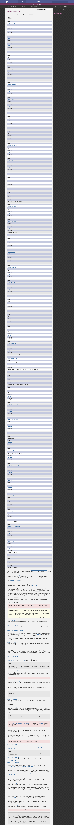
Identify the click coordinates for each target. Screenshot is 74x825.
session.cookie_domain (12, 175)
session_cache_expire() (28, 802)
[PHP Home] (8, 1)
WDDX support (38, 634)
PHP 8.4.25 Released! (37, 4)
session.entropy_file (11, 541)
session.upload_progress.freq (13, 465)
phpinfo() (46, 579)
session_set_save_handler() (15, 580)
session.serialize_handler (12, 130)
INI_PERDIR (10, 76)
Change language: (40, 9)
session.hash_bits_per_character (14, 526)
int (19, 642)
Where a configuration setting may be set (39, 569)
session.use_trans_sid (12, 328)
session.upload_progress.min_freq (14, 480)
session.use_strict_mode (12, 236)
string (19, 575)
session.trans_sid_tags (12, 343)
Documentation (22, 1)
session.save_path (11, 23)
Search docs (56, 1)
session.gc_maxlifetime (12, 114)
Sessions (28, 6)
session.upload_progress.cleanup (14, 419)
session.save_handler (12, 53)
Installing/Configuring (35, 6)
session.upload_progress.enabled (14, 404)
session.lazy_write (11, 495)
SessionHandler (20, 725)
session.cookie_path (11, 160)
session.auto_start (11, 69)
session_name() (33, 622)
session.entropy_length (12, 556)
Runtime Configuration (59, 13)
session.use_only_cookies (12, 267)
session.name (10, 38)
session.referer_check (12, 282)
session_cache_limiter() (12, 797)
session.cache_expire (12, 312)
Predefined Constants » (63, 6)
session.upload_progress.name (14, 450)
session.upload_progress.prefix (14, 434)
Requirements (57, 10)
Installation (57, 12)
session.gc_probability (12, 84)
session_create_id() (19, 718)
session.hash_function (12, 511)
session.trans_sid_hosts (12, 358)
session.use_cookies (11, 251)
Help (34, 1)
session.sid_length (11, 373)
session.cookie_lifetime (12, 145)
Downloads (15, 1)
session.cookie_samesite (12, 221)
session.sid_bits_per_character (13, 389)
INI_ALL (9, 30)
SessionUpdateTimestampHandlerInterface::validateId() (20, 723)
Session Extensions (22, 6)
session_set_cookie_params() (13, 748)
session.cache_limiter (12, 297)
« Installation (54, 6)
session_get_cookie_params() (39, 747)
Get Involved (28, 1)
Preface (8, 6)
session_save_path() (36, 585)
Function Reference (14, 6)
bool (17, 625)
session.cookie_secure (12, 190)
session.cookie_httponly (12, 206)
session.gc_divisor (11, 99)
